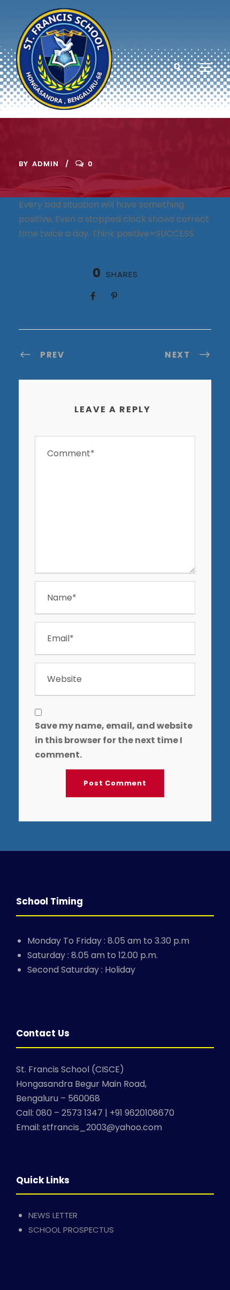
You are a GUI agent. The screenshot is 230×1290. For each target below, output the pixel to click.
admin (45, 164)
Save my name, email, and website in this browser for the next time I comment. (114, 740)
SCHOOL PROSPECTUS (71, 1229)
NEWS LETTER (53, 1215)
